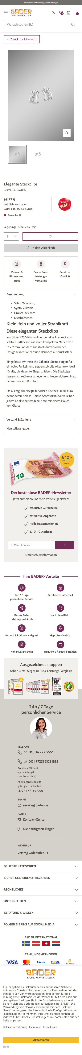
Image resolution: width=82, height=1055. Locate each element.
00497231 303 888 (43, 761)
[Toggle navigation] (6, 13)
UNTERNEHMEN (15, 901)
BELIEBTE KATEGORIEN (20, 866)
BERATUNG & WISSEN (19, 913)
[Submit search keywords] (73, 24)
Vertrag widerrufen (31, 853)
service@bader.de (35, 805)
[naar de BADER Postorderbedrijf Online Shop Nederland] (56, 943)
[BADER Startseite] (21, 12)
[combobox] (41, 24)
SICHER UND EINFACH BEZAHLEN (27, 878)
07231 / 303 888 (30, 791)
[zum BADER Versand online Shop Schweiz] (46, 943)
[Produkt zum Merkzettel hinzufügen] (50, 236)
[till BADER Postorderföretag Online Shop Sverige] (26, 943)
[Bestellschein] (69, 13)
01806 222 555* (41, 752)
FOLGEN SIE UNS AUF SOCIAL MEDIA (29, 924)
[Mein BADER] (53, 13)
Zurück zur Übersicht (23, 39)
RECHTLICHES (13, 889)
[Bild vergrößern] (67, 133)
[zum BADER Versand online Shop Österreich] (36, 943)
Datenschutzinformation (41, 555)
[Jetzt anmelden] (64, 545)
